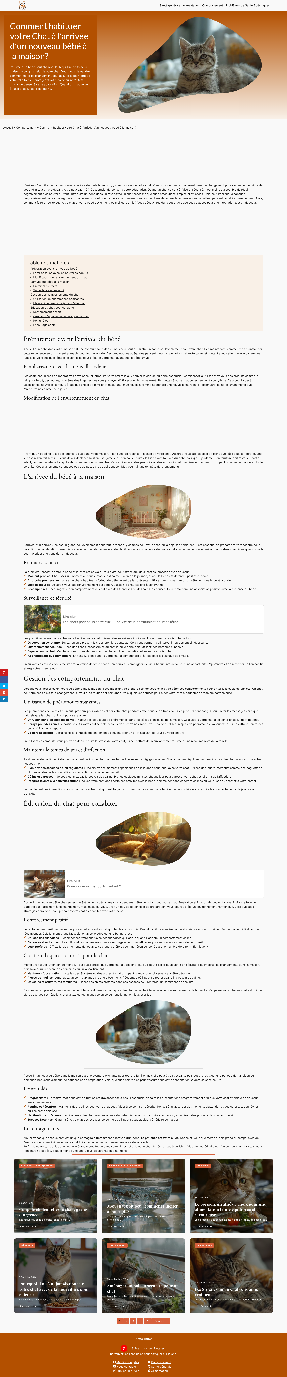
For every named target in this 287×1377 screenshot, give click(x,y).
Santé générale (161, 1366)
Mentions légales (127, 1362)
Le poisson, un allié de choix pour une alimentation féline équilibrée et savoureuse (230, 1209)
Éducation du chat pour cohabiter (52, 307)
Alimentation (203, 1165)
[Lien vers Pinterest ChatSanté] (124, 1348)
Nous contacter (126, 1366)
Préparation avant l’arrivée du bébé (53, 268)
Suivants (159, 1321)
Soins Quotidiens (117, 1245)
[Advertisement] (143, 160)
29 (147, 1321)
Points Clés (40, 320)
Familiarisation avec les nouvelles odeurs (60, 273)
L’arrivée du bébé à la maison (50, 281)
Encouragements (44, 325)
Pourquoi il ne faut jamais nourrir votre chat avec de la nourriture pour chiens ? (54, 1289)
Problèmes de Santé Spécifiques (37, 1165)
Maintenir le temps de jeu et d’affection (59, 303)
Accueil (8, 127)
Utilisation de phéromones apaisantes (58, 299)
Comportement (26, 127)
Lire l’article (26, 1226)
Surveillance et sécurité (48, 290)
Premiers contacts (45, 286)
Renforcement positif (47, 312)
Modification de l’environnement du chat (60, 277)
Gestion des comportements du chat (54, 294)
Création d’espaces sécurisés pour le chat (61, 316)
